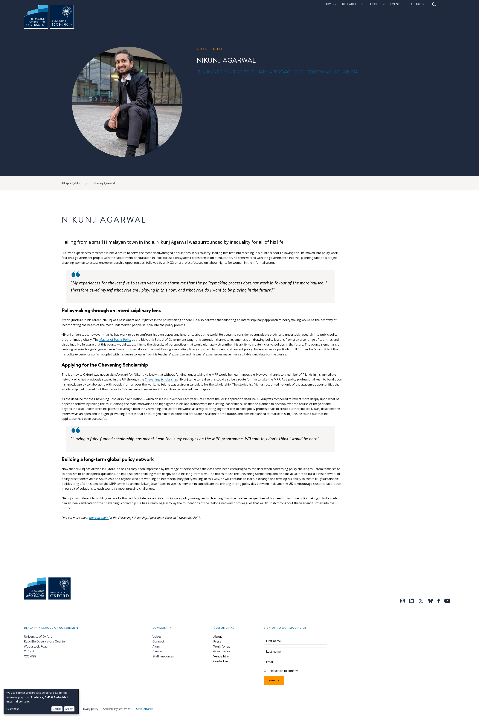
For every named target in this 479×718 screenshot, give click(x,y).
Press (217, 641)
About (217, 636)
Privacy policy (90, 709)
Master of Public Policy (115, 340)
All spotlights (70, 183)
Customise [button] (12, 709)
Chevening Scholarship (161, 379)
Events (395, 4)
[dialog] (41, 701)
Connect (158, 641)
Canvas (157, 651)
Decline (56, 709)
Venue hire (221, 656)
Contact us (220, 661)
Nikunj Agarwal (104, 183)
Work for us (221, 646)
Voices (156, 636)
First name (273, 641)
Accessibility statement (117, 709)
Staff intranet (144, 709)
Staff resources (163, 656)
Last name (273, 651)
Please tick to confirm (283, 671)
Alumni (157, 646)
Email (270, 662)
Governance (221, 651)
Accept (69, 709)
